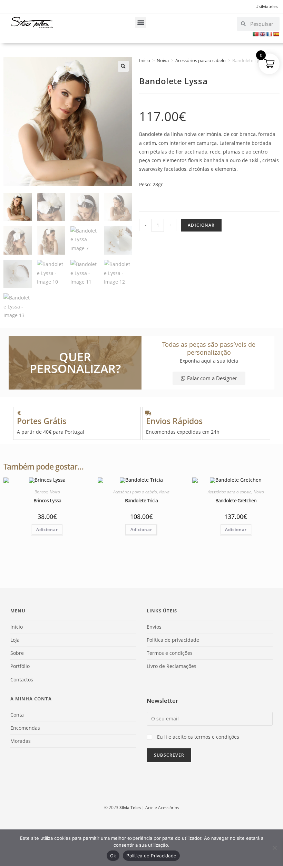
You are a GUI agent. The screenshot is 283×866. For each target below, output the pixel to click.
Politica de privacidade (173, 640)
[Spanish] (276, 34)
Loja (15, 640)
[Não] (274, 847)
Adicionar (201, 225)
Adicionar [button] (47, 529)
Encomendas (25, 728)
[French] (269, 34)
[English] (262, 34)
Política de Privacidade (151, 855)
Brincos (41, 492)
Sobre (17, 653)
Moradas (20, 741)
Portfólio (20, 666)
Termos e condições (170, 653)
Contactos (21, 679)
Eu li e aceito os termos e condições (198, 737)
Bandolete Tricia (141, 500)
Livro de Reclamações (171, 666)
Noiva (163, 60)
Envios (154, 626)
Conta (17, 714)
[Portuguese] (255, 34)
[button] (140, 22)
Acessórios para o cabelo (200, 60)
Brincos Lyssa (47, 500)
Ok (113, 855)
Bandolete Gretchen (235, 500)
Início (144, 60)
